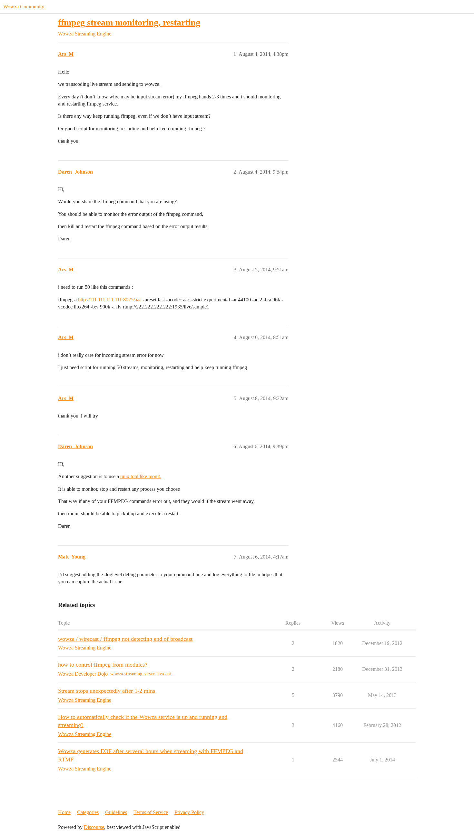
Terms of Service (150, 812)
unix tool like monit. (140, 476)
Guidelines (116, 812)
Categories (88, 812)
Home (64, 812)
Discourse (94, 827)
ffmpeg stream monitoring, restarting (129, 22)
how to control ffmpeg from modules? (102, 664)
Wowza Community (23, 6)
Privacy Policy (189, 812)
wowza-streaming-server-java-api (140, 673)
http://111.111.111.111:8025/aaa (110, 299)
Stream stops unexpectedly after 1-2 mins (106, 691)
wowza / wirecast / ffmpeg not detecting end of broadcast (125, 639)
